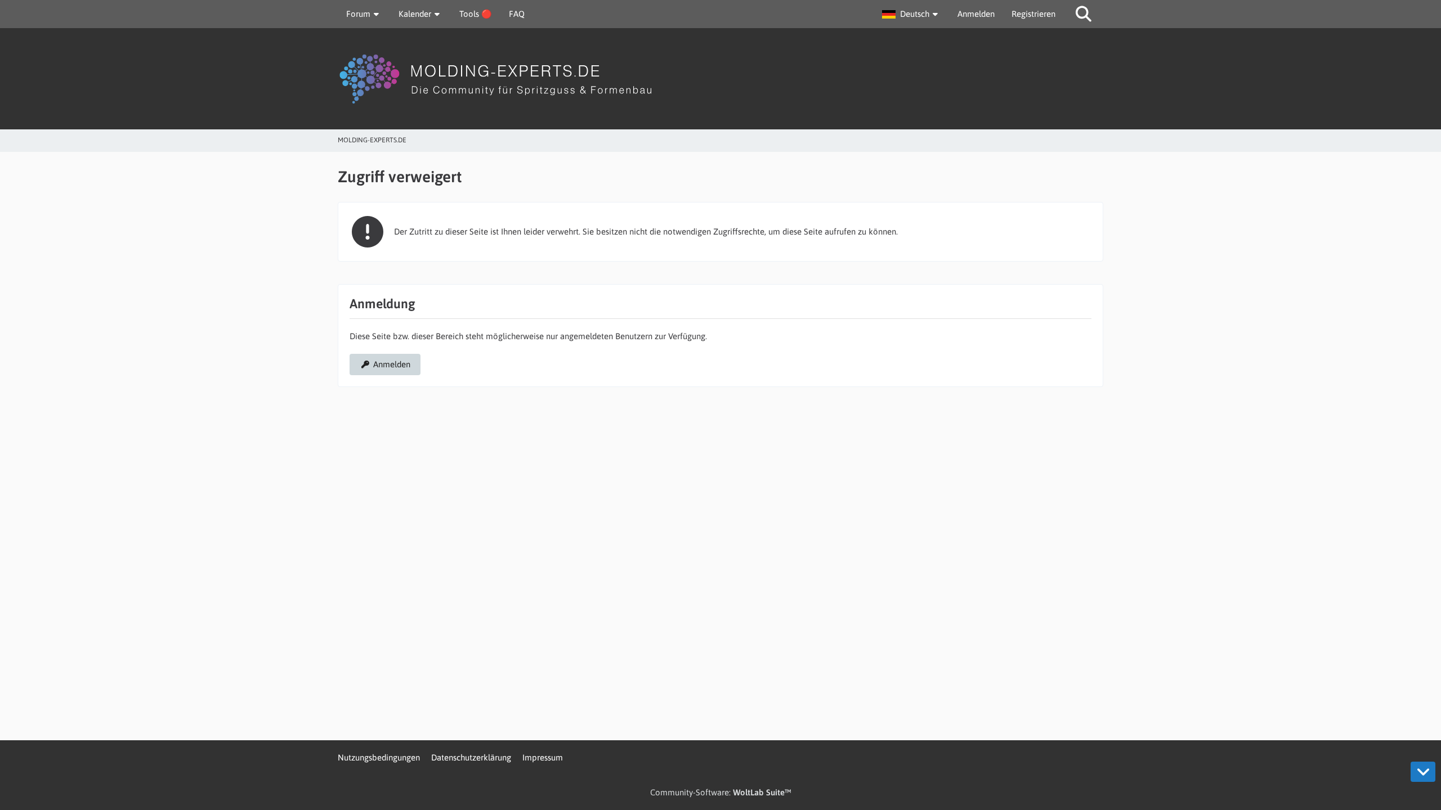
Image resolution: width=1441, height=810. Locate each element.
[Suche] (1083, 14)
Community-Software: (720, 792)
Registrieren (1033, 14)
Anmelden (976, 14)
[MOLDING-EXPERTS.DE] (720, 78)
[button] (911, 14)
